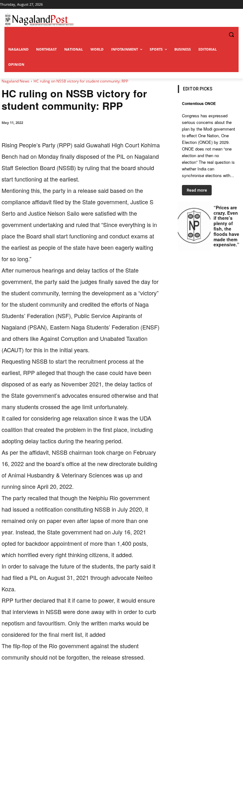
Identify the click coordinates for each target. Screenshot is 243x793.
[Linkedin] (89, 682)
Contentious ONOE (199, 103)
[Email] (103, 682)
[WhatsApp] (74, 682)
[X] (59, 682)
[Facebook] (45, 682)
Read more (197, 190)
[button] (218, 34)
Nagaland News (15, 81)
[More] (133, 682)
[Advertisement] (121, 745)
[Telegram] (118, 682)
